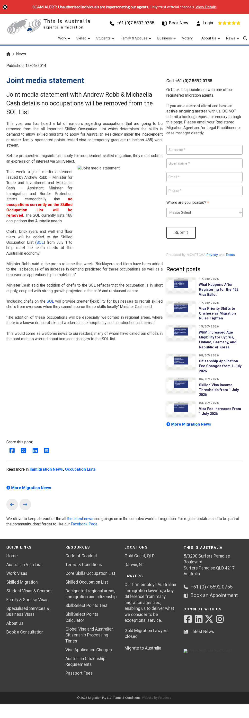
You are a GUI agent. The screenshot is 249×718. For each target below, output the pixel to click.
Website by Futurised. (157, 697)
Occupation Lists (80, 469)
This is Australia (67, 21)
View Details (206, 6)
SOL (40, 242)
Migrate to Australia (142, 648)
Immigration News (46, 469)
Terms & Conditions (127, 697)
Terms (230, 255)
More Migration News (190, 424)
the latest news (80, 518)
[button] (245, 38)
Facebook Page (84, 524)
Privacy (212, 255)
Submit (181, 232)
